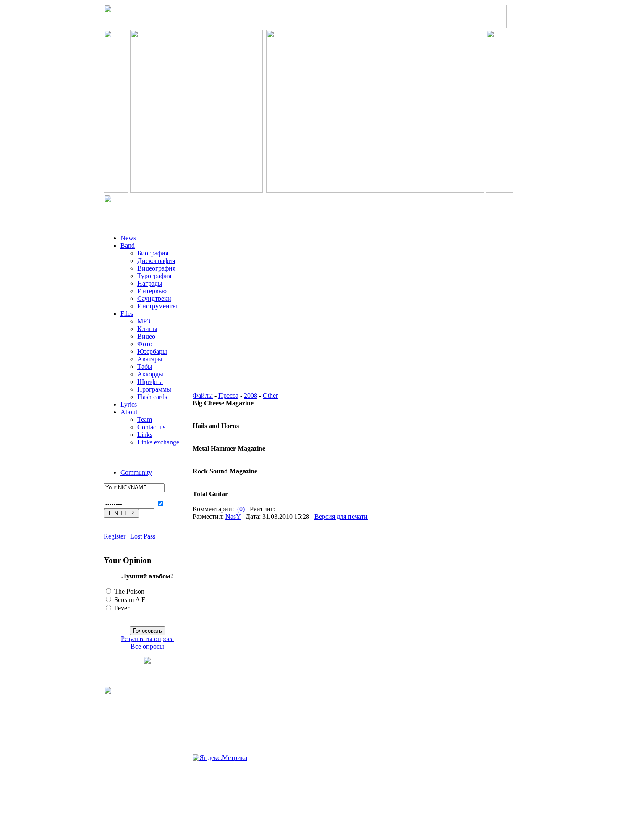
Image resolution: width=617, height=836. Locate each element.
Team (144, 419)
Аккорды (150, 374)
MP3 (143, 321)
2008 (250, 395)
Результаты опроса (147, 638)
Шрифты (150, 381)
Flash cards (152, 396)
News (128, 238)
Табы (144, 366)
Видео (146, 336)
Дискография (156, 260)
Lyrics (128, 404)
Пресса (228, 395)
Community (136, 472)
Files (126, 313)
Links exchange (158, 442)
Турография (154, 275)
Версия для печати (341, 516)
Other (270, 395)
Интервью (152, 290)
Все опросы (147, 646)
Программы (154, 389)
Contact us (151, 427)
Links (144, 434)
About (128, 411)
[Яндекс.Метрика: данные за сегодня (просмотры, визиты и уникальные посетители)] (220, 758)
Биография (152, 253)
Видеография (156, 268)
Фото (144, 343)
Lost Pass (142, 536)
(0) (240, 509)
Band (127, 245)
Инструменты (157, 306)
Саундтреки (154, 298)
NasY (233, 516)
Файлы (203, 395)
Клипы (147, 328)
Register (114, 536)
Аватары (149, 359)
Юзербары (152, 351)
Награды (149, 283)
